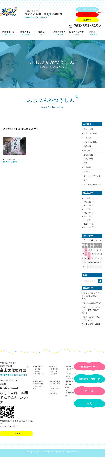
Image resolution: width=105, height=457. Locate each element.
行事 (85, 163)
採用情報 (68, 384)
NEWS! (99, 5)
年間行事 (54, 371)
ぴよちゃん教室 (90, 133)
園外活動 (87, 150)
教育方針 (38, 369)
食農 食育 (88, 129)
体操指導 (87, 146)
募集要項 (54, 393)
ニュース (87, 138)
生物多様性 (88, 155)
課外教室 (54, 374)
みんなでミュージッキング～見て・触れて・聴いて (91, 310)
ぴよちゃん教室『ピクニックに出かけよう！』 (91, 296)
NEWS (86, 172)
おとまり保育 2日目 (91, 324)
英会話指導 (88, 159)
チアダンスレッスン (92, 184)
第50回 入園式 (10, 162)
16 (89, 258)
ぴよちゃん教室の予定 (91, 303)
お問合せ (68, 381)
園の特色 (38, 371)
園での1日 (54, 369)
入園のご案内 (37, 381)
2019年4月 (93, 240)
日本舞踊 (87, 167)
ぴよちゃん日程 (90, 142)
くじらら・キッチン (92, 176)
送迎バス (70, 379)
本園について (37, 366)
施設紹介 (68, 366)
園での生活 (53, 366)
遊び (85, 180)
